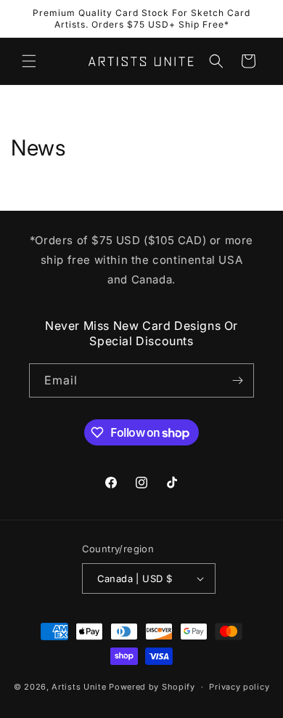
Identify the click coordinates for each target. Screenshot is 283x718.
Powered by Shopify (152, 687)
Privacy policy (239, 687)
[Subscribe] (237, 380)
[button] (29, 61)
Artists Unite (79, 687)
